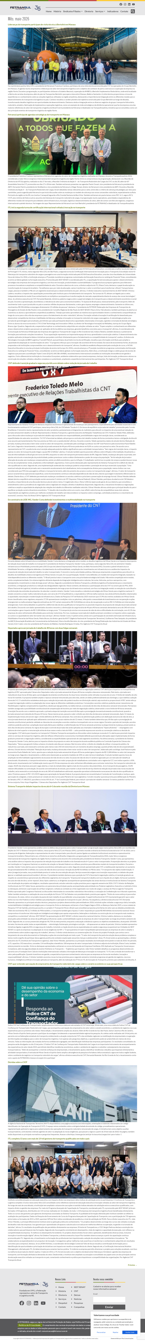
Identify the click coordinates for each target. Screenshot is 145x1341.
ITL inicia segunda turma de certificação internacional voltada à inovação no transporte (46, 207)
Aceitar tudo (130, 1332)
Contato (124, 11)
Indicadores (112, 11)
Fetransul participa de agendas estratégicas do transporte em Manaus (39, 114)
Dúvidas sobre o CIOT (17, 1062)
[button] (133, 11)
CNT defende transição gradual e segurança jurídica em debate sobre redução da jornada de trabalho (52, 363)
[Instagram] (125, 4)
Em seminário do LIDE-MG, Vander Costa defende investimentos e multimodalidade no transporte (51, 499)
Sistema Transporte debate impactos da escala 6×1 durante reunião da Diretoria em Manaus (48, 786)
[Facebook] (121, 4)
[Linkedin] (129, 4)
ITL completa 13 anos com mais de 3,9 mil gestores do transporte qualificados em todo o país (48, 1138)
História (57, 11)
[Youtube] (133, 4)
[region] (115, 1323)
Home (49, 11)
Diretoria (89, 11)
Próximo (132, 1265)
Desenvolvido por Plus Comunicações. (122, 1338)
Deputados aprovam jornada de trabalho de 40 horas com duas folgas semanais (42, 628)
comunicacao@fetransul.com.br (55, 1331)
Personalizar (101, 1332)
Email (95, 1294)
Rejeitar (115, 1332)
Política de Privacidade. (30, 1325)
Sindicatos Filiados (71, 11)
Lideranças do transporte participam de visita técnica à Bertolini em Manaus (42, 24)
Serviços (99, 11)
